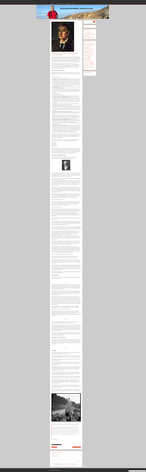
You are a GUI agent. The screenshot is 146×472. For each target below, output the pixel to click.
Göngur (93, 50)
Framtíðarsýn (93, 49)
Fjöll (91, 46)
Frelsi (85, 50)
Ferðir (90, 46)
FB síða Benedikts (88, 72)
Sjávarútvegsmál (87, 60)
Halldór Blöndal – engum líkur (90, 37)
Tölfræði (90, 65)
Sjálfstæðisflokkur (88, 58)
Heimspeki (86, 51)
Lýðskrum (86, 54)
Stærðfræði (88, 63)
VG (89, 66)
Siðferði (89, 57)
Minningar (87, 55)
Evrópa (87, 46)
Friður (87, 50)
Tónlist (87, 65)
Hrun (89, 51)
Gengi (91, 50)
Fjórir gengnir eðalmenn (89, 33)
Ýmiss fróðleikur (58, 3)
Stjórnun (86, 63)
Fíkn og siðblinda (54, 447)
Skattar (91, 60)
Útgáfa (64, 3)
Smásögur (86, 61)
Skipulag (93, 60)
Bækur (91, 43)
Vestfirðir (93, 65)
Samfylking (86, 57)
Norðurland (91, 55)
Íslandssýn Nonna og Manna (76, 447)
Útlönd (86, 68)
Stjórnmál (60, 444)
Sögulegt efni (56, 444)
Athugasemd (77, 461)
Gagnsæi (89, 50)
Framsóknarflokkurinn (88, 49)
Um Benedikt (53, 3)
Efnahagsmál (92, 44)
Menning (91, 54)
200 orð (73, 3)
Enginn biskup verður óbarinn (89, 36)
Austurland (88, 43)
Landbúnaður (88, 52)
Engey (85, 46)
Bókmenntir (68, 3)
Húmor (91, 51)
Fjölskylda (53, 444)
